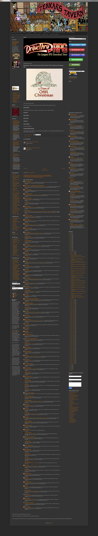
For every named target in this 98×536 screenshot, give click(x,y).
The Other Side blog (28, 181)
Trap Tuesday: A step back (28, 450)
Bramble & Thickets (28, 490)
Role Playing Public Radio (74, 409)
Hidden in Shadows (28, 319)
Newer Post (25, 168)
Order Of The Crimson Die (29, 396)
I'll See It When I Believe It (29, 363)
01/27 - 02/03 (73, 359)
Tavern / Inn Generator (16, 227)
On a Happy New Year (28, 324)
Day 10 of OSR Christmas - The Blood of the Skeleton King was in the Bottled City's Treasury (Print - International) (16, 122)
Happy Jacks (72, 401)
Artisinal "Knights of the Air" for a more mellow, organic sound (33, 194)
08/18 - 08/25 (73, 320)
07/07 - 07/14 (73, 328)
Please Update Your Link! (28, 474)
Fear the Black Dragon (73, 396)
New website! (27, 470)
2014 (71, 249)
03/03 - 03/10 (73, 352)
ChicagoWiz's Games (28, 376)
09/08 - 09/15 (73, 316)
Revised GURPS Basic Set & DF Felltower (31, 207)
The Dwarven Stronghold (74, 219)
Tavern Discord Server (71, 32)
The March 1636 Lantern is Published (30, 316)
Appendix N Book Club (73, 392)
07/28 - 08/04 (73, 324)
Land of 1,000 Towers (16, 192)
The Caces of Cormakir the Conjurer (16, 205)
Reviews (24, 32)
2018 (71, 243)
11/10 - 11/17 (73, 304)
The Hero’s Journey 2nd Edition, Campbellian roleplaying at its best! (34, 401)
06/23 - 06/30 (73, 331)
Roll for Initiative (72, 411)
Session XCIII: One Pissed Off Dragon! (30, 503)
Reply (27, 144)
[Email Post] (34, 134)
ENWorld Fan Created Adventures (16, 269)
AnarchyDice (27, 457)
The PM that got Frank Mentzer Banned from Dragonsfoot (16, 133)
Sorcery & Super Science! (29, 334)
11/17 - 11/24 (73, 303)
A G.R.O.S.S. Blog (27, 506)
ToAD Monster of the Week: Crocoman (30, 405)
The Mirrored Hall (15, 210)
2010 (71, 367)
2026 (71, 233)
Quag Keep (26, 331)
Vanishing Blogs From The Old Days (30, 237)
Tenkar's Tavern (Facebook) (16, 32)
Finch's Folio (27, 465)
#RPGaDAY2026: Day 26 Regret (29, 182)
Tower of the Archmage (28, 215)
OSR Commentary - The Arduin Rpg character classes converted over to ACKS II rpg (36, 186)
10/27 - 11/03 (73, 307)
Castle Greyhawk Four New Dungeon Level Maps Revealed (33, 299)
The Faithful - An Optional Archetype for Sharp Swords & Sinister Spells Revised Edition (37, 417)
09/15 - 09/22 (73, 315)
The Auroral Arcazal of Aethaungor (16, 202)
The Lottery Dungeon (16, 208)
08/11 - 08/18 (73, 322)
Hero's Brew (71, 402)
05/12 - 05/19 (73, 339)
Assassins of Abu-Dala (16, 175)
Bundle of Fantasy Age (28, 495)
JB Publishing (27, 404)
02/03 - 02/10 (73, 357)
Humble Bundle (27, 176)
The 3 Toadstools (27, 257)
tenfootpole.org (27, 202)
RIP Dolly (26, 190)
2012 (71, 364)
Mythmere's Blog (73, 204)
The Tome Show (72, 422)
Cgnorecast (71, 393)
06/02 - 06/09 (73, 335)
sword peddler (72, 194)
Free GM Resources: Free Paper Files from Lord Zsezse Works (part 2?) (35, 262)
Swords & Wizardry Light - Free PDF (58, 32)
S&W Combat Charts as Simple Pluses (16, 218)
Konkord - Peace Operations (29, 270)
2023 (71, 237)
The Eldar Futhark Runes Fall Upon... (76, 255)
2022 (71, 238)
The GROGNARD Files (73, 421)
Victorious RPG (27, 359)
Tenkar (15, 296)
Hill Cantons (27, 282)
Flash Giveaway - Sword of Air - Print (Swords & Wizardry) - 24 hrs (16, 155)
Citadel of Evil (15, 181)
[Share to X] (38, 134)
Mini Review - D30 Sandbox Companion (16, 163)
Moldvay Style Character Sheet (15, 267)
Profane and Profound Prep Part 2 (29, 458)
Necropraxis (27, 388)
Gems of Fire (15, 187)
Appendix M (26, 408)
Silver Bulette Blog (28, 449)
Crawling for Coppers (28, 425)
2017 (71, 245)
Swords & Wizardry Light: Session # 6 (30, 507)
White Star (35, 32)
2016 (71, 246)
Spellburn (71, 417)
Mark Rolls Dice (27, 494)
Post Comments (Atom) (31, 172)
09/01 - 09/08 (73, 318)
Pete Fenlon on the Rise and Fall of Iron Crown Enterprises (33, 245)
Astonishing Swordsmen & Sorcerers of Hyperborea (15, 247)
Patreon (40, 32)
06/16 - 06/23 (73, 332)
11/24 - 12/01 (73, 302)
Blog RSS (71, 223)
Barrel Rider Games (46, 32)
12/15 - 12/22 (73, 254)
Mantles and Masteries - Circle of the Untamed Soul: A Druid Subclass (16, 95)
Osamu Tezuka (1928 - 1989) (29, 381)
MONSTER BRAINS (28, 380)
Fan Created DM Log (16, 279)
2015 (71, 247)
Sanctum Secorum (72, 414)
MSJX (26, 273)
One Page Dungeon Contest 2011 (16, 194)
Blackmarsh (15, 178)
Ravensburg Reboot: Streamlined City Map (31, 433)
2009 (71, 368)
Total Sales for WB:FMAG (28, 478)
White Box (26, 477)
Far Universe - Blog (73, 209)
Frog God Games (45, 34)
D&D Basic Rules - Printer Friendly (16, 261)
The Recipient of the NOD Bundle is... (76, 295)
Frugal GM (26, 261)
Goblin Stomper (27, 453)
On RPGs (71, 406)
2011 (71, 366)
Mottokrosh (72, 180)
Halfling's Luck (27, 412)
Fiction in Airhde (27, 426)
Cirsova (71, 124)
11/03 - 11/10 (73, 306)
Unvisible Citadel (27, 498)
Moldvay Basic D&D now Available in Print (30, 291)
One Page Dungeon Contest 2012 (16, 196)
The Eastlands (15, 207)
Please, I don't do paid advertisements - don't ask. (77, 205)
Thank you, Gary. (72, 178)
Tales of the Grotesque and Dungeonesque (16, 198)
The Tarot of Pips (27, 364)
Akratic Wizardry (27, 244)
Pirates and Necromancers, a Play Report (30, 368)
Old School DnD (27, 429)
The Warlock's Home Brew (29, 502)
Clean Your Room (27, 385)
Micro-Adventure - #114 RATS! (29, 287)
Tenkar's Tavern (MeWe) (54, 34)
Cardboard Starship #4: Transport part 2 (30, 216)
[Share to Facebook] (39, 134)
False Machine (27, 265)
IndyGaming (27, 384)
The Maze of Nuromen (16, 209)
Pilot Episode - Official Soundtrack (16, 102)
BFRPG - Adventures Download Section (16, 177)
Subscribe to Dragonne (28, 241)
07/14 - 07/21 (73, 327)
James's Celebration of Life (28, 446)
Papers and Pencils (28, 307)
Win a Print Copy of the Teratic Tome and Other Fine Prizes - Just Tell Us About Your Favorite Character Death (16, 143)
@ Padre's (71, 177)
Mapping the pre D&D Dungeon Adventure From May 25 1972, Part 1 (34, 320)
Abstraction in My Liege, (28, 295)
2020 (71, 241)
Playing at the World (28, 351)
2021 (71, 239)
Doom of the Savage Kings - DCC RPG (16, 183)
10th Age (14, 174)
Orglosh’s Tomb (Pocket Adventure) (16, 277)
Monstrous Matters (28, 232)
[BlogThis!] (37, 134)
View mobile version (44, 170)
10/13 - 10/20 (73, 310)
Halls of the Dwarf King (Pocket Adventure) (16, 275)
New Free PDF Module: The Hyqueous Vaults (31, 499)
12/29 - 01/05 (73, 251)
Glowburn (71, 400)
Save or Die (71, 416)
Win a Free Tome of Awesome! (74, 210)
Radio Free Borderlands (73, 408)
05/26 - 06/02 (73, 336)
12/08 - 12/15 (73, 299)
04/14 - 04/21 (73, 344)
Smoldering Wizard (28, 290)
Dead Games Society (73, 394)
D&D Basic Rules (15, 259)
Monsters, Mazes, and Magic (74, 186)
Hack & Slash (27, 323)
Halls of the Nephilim (28, 189)
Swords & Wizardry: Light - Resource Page (32, 34)
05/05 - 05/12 (73, 340)
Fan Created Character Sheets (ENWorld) (16, 265)
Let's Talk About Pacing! (28, 454)
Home (45, 168)
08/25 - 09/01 (73, 319)
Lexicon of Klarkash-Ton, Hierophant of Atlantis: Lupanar (32, 356)
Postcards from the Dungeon (74, 407)
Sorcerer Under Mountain (74, 141)
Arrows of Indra (15, 244)
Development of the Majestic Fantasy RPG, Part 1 (32, 224)
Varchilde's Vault (27, 347)
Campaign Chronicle (28, 432)
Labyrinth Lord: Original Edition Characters (15, 251)
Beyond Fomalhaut (28, 210)
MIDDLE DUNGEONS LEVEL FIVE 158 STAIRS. (31, 462)
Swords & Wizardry (15, 331)
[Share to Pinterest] (40, 134)
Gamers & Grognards (28, 421)
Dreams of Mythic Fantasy (29, 445)
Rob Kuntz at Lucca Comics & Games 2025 (31, 339)
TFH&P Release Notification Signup (75, 195)
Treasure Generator (16, 278)
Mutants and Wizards (28, 335)
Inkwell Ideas (72, 130)
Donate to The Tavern (73, 78)
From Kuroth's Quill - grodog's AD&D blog (31, 298)
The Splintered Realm (73, 136)
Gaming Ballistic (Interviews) (74, 399)
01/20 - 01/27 (73, 360)
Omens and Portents (28, 400)
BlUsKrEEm (28, 147)
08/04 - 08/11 (73, 323)
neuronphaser (27, 469)
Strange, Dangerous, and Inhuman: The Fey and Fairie (32, 413)
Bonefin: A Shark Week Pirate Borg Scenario (16, 98)
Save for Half (72, 415)
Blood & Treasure (15, 249)
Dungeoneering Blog (27, 430)
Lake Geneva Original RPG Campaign (31, 338)
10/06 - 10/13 (73, 311)
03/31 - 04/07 (73, 347)
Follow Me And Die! (28, 236)
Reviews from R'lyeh (28, 198)
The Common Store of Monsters (29, 266)
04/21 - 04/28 (73, 343)
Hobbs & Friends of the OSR (74, 403)
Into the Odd (27, 269)
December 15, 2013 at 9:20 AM (33, 141)
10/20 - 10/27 (73, 308)
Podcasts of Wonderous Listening (17, 34)
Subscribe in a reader (15, 106)
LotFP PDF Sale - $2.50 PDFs (75, 279)
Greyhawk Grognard (28, 240)
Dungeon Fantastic (28, 206)
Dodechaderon (15, 226)
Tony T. (27, 141)
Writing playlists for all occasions (29, 360)
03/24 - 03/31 (73, 348)
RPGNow (49, 175)
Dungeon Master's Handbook (74, 395)
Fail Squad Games (28, 441)
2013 (71, 250)
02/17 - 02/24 (73, 355)
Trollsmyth (26, 355)
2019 (71, 242)
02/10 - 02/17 (73, 356)
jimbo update (26, 328)
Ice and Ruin (27, 294)
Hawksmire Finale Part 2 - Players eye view (31, 220)
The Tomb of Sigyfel (16, 213)
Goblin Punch (27, 311)
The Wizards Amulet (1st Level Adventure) (16, 271)
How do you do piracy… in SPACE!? (30, 343)
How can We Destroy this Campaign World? (31, 482)
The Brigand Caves (16, 204)
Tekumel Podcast (72, 418)
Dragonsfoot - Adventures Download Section (16, 185)
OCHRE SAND (27, 409)
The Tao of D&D (27, 315)
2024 (71, 235)
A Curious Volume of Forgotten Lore (16, 239)
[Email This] (35, 134)
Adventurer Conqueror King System (16, 241)
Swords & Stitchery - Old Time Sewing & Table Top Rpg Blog (34, 185)
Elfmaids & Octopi (27, 219)
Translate (15, 290)
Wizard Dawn (15, 228)
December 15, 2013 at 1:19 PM (35, 147)
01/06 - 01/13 (73, 363)
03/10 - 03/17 (73, 351)
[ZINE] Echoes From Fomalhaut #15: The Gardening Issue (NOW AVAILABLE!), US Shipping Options (39, 211)
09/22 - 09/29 (73, 314)
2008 (71, 370)
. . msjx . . (71, 162)
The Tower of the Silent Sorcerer (75, 191)
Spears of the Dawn (16, 255)
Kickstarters (30, 32)
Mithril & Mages (15, 229)
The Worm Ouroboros (28, 389)
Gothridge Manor (27, 286)
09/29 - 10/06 (73, 312)
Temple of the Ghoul (16, 199)
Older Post (63, 168)
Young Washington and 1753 (29, 274)
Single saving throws (28, 249)
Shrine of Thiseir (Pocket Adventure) (16, 273)
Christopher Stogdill (16, 295)
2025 (71, 234)
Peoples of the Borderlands (15, 100)
